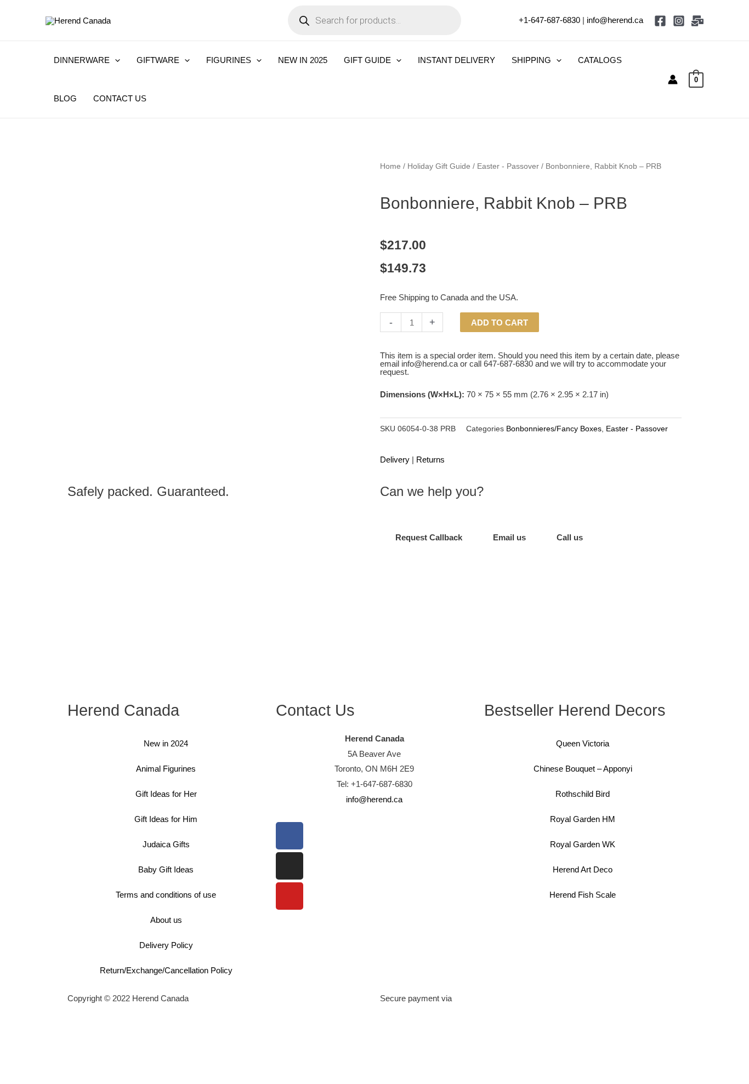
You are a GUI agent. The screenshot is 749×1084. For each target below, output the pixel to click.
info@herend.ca (615, 20)
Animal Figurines (166, 768)
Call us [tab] (570, 537)
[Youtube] (289, 896)
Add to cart (499, 322)
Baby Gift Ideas (166, 869)
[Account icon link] (673, 79)
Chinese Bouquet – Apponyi (583, 768)
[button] (115, 60)
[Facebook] (660, 21)
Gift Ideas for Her (166, 793)
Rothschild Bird (582, 793)
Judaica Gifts (166, 844)
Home (390, 166)
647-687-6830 (508, 363)
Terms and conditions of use (166, 894)
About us (166, 920)
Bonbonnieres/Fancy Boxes (554, 429)
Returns (430, 459)
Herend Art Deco (582, 869)
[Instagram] (679, 21)
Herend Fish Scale (582, 894)
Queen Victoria (582, 743)
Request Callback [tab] (428, 537)
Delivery (395, 459)
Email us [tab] (509, 537)
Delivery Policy (166, 945)
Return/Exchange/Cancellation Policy (166, 970)
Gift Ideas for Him (165, 819)
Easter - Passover (508, 166)
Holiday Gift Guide (438, 166)
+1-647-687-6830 (549, 20)
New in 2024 (166, 743)
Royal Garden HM (582, 819)
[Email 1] (697, 21)
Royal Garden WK (582, 844)
